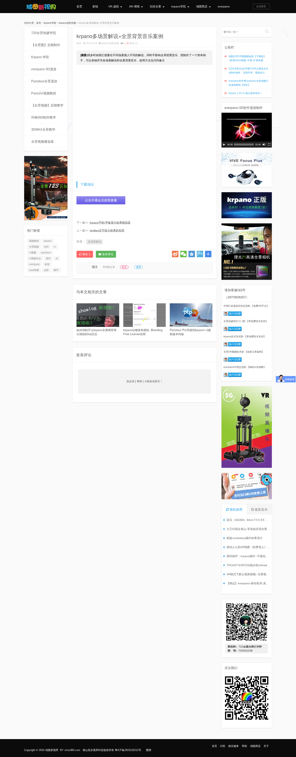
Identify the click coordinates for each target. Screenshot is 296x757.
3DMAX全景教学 (43, 129)
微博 (138, 267)
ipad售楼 (34, 270)
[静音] (264, 144)
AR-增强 (134, 6)
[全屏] (269, 144)
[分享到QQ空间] (191, 254)
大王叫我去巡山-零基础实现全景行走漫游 (248, 529)
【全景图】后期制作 (45, 45)
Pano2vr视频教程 (43, 93)
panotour (46, 252)
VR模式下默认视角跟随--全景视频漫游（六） (248, 574)
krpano (48, 241)
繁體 (148, 750)
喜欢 (133, 43)
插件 (48, 258)
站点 (124, 267)
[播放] (224, 144)
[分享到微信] (183, 254)
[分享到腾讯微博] (200, 254)
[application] (246, 130)
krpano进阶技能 (67, 23)
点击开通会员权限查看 (101, 200)
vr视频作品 (35, 258)
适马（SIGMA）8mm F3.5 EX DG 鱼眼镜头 (248, 520)
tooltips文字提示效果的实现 (107, 230)
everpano (224, 6)
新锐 (95, 6)
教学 (56, 270)
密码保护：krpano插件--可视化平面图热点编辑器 (248, 556)
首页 (79, 6)
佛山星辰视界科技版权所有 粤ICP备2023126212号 (112, 750)
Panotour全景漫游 (44, 81)
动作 (46, 246)
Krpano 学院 (40, 57)
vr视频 (32, 252)
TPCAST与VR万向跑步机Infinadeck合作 (248, 565)
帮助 (244, 746)
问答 (222, 746)
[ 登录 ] (139, 381)
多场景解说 (94, 241)
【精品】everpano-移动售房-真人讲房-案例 (248, 583)
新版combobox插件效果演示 (244, 538)
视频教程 (34, 241)
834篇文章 (109, 267)
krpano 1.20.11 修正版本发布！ (245, 93)
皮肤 (46, 270)
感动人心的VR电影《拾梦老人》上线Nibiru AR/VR (248, 547)
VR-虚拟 (113, 6)
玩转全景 (155, 6)
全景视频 (34, 246)
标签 (47, 264)
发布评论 (107, 254)
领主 (79, 43)
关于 (266, 746)
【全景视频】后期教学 (47, 105)
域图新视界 (51, 750)
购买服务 (233, 746)
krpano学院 (178, 6)
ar (57, 258)
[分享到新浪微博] (175, 254)
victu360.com (72, 750)
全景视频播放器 (42, 141)
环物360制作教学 (43, 117)
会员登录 (261, 6)
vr (55, 246)
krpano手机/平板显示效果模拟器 (110, 222)
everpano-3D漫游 (43, 69)
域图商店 (201, 6)
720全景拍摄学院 (43, 33)
